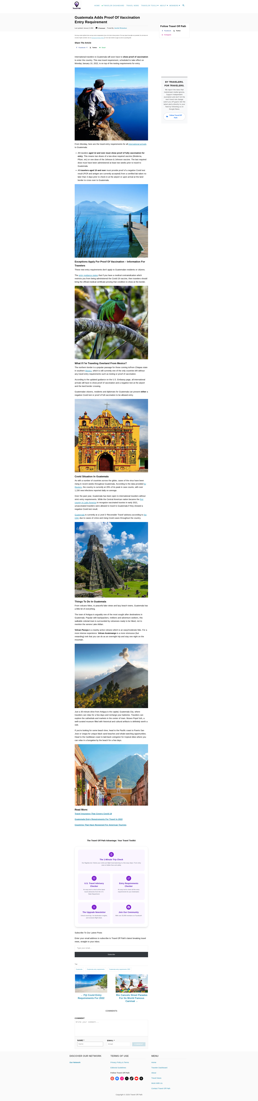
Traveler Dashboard (159, 1068)
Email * (111, 1041)
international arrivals (137, 144)
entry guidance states (88, 275)
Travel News (156, 1078)
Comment (80, 1018)
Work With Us (156, 1083)
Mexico (88, 371)
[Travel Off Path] (79, 5)
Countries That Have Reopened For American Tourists (100, 825)
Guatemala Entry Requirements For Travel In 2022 (99, 819)
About (153, 1073)
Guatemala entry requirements (96, 969)
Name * (80, 1040)
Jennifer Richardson (120, 28)
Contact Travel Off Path (160, 1088)
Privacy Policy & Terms (119, 1062)
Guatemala (80, 515)
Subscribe (111, 954)
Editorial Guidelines (118, 1068)
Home (153, 1062)
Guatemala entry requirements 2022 (119, 969)
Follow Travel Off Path (176, 116)
